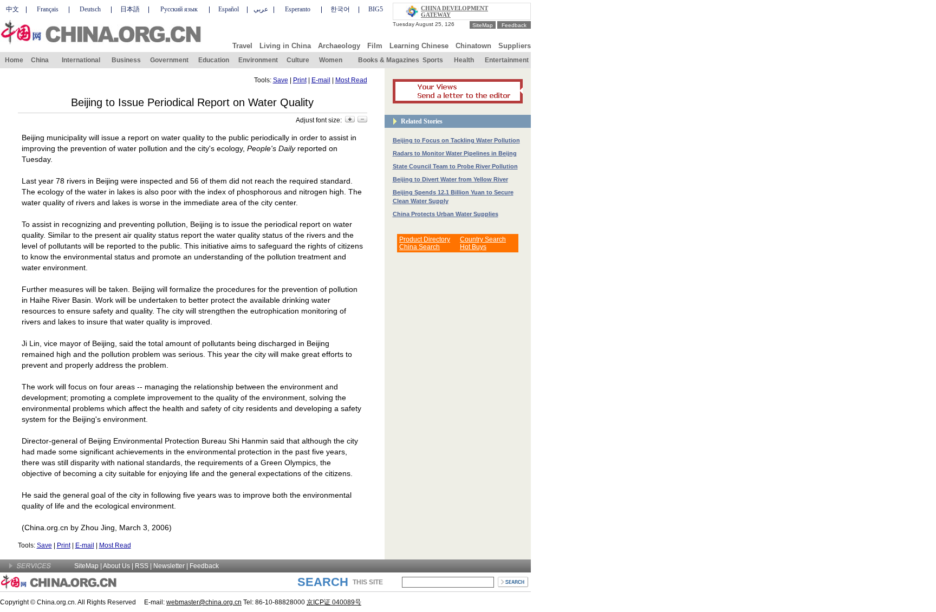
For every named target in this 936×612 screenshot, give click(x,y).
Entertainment (507, 60)
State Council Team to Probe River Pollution (455, 166)
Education (213, 60)
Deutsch (90, 9)
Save (280, 80)
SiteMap (482, 25)
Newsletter (169, 566)
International (81, 60)
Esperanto (297, 9)
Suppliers (514, 46)
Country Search (483, 239)
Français (47, 9)
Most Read (351, 80)
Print (300, 80)
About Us (116, 566)
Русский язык (179, 9)
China (40, 60)
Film (374, 46)
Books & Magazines (388, 60)
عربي (260, 9)
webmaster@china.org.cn (204, 602)
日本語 (130, 9)
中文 (12, 9)
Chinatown (473, 46)
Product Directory (424, 239)
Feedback (514, 25)
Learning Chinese (418, 46)
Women (330, 60)
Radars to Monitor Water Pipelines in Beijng (455, 153)
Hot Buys (473, 247)
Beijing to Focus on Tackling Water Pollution (456, 140)
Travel (242, 46)
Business (126, 60)
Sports (432, 60)
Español (228, 9)
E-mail (320, 80)
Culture (298, 60)
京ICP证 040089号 (334, 602)
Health (464, 60)
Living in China (285, 46)
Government (169, 60)
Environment (258, 60)
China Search (419, 247)
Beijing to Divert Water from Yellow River (450, 179)
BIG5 (375, 9)
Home (14, 60)
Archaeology (339, 46)
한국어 (340, 9)
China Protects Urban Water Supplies (445, 214)
